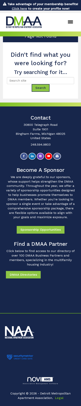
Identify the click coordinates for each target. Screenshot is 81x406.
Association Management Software (40, 383)
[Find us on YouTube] (48, 156)
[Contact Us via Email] (57, 156)
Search (40, 88)
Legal (59, 398)
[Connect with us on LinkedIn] (32, 156)
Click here (19, 8)
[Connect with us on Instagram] (40, 156)
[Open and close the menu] (61, 22)
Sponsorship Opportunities (40, 229)
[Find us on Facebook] (24, 156)
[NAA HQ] (40, 330)
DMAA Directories (23, 274)
